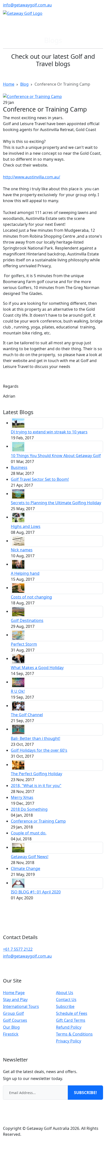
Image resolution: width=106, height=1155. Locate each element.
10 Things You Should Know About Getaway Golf (56, 455)
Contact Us (66, 999)
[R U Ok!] (18, 682)
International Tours (21, 1006)
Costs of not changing (31, 597)
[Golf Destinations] (18, 611)
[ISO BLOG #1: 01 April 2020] (18, 883)
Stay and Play (15, 999)
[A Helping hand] (18, 564)
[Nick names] (18, 540)
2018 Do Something (29, 809)
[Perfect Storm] (18, 634)
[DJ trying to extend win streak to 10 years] (18, 422)
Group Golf (13, 1013)
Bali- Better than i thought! (35, 738)
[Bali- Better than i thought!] (18, 729)
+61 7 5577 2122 (18, 949)
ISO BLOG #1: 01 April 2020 (36, 892)
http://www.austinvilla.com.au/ (31, 177)
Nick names (22, 550)
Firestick (10, 1034)
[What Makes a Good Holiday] (18, 658)
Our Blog (11, 1027)
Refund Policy (68, 1027)
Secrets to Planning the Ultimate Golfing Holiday (56, 502)
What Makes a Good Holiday (37, 667)
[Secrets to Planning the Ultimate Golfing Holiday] (18, 493)
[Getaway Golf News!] (18, 847)
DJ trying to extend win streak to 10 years (49, 432)
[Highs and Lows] (18, 517)
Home (8, 84)
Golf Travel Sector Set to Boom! (40, 479)
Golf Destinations (27, 620)
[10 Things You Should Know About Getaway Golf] (18, 446)
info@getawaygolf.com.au (27, 5)
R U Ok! (18, 691)
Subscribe (65, 1006)
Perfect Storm (24, 644)
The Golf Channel (27, 714)
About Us (64, 992)
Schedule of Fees (71, 1013)
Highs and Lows (25, 526)
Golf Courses (15, 1020)
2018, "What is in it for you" (36, 785)
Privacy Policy (68, 1041)
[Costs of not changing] (18, 587)
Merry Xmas (22, 797)
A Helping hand (25, 573)
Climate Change (25, 868)
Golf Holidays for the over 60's (39, 750)
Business (19, 467)
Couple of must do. (28, 833)
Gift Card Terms (70, 1020)
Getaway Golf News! (29, 856)
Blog (24, 84)
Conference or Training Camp (38, 821)
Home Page (14, 992)
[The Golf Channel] (18, 705)
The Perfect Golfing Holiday (36, 773)
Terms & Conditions (74, 1034)
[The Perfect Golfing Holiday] (18, 764)
